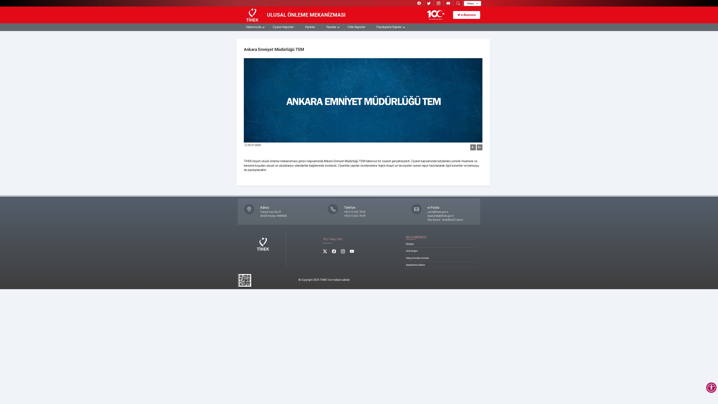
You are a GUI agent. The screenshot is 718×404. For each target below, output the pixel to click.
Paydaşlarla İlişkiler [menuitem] (389, 27)
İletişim (410, 243)
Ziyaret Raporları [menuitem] (283, 27)
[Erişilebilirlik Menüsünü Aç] (711, 387)
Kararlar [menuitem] (310, 27)
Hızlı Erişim (412, 250)
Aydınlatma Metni (415, 264)
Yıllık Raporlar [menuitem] (356, 27)
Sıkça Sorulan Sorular (417, 257)
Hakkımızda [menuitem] (253, 27)
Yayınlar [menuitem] (331, 27)
